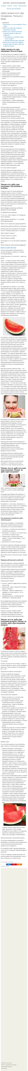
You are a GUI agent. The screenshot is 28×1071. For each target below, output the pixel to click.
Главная (3, 6)
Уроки (15, 6)
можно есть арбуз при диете (8, 247)
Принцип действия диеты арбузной (14, 40)
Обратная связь (4, 1068)
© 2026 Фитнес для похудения (6, 1062)
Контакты (2, 1064)
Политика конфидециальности (6, 1066)
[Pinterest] (14, 864)
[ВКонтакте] (8, 864)
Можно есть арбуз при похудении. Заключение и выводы (12, 29)
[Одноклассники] (19, 864)
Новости (9, 6)
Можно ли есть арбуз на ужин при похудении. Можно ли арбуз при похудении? (12, 33)
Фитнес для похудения (14, 3)
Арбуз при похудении (9, 862)
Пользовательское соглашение (10, 1064)
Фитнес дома (22, 6)
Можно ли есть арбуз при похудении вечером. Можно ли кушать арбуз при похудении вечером (13, 44)
